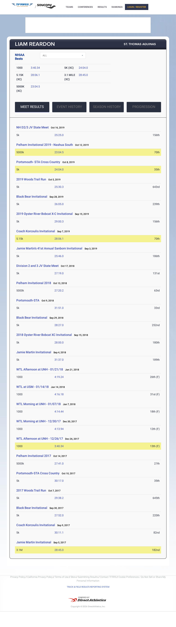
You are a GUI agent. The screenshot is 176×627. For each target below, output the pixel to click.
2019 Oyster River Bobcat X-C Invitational (44, 214)
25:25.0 (59, 135)
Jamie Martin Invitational (33, 352)
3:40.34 (35, 67)
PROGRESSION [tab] (143, 107)
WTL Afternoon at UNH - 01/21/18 (39, 369)
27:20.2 (59, 290)
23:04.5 (35, 86)
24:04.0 (83, 67)
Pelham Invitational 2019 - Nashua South (44, 145)
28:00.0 (59, 342)
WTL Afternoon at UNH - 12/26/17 (39, 438)
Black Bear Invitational (31, 196)
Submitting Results (88, 577)
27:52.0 (59, 515)
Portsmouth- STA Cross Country (38, 162)
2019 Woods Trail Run (31, 179)
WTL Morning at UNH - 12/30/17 (38, 421)
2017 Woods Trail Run (31, 490)
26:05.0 (59, 204)
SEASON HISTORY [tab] (107, 107)
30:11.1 (59, 532)
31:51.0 (59, 308)
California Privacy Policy (40, 577)
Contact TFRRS (108, 577)
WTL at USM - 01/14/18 (32, 387)
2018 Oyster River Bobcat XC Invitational (44, 335)
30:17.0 (59, 480)
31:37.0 (59, 359)
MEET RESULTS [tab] (32, 107)
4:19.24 (59, 377)
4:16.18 (59, 394)
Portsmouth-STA (27, 300)
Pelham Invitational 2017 (33, 456)
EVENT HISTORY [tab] (69, 107)
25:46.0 (59, 256)
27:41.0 (59, 463)
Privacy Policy (17, 577)
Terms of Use (62, 577)
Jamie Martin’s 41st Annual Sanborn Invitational (49, 248)
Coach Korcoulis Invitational (35, 231)
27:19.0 (59, 273)
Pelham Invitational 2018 (33, 283)
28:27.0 (59, 325)
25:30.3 (59, 187)
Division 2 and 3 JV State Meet (37, 266)
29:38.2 (59, 498)
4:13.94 (59, 429)
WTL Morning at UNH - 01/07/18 (38, 404)
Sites (73, 577)
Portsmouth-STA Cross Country (37, 473)
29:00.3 (59, 221)
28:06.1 (35, 75)
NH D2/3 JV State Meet (32, 127)
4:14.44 (59, 411)
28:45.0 (83, 75)
